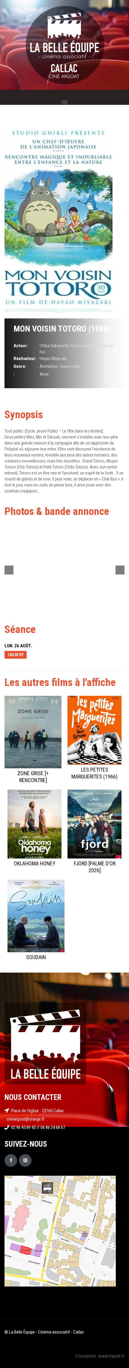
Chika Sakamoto (54, 345)
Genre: (20, 366)
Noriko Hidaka (82, 345)
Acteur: (21, 345)
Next (120, 570)
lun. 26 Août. (18, 646)
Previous (9, 570)
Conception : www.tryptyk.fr (99, 1356)
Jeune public (70, 366)
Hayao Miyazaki (53, 358)
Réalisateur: (25, 358)
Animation (49, 366)
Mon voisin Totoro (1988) (62, 329)
